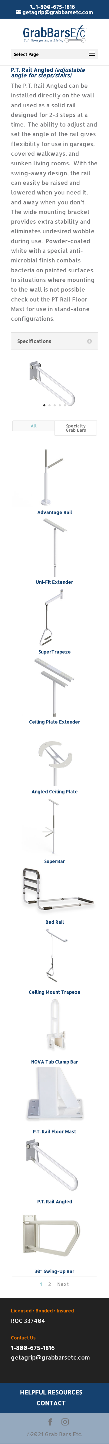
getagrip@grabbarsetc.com (50, 1357)
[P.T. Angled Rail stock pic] (54, 411)
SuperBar (54, 861)
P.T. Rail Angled (54, 1201)
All (34, 425)
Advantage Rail (54, 512)
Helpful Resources (51, 1392)
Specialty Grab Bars (76, 428)
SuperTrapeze (54, 652)
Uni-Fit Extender (54, 582)
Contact (51, 1403)
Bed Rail (54, 922)
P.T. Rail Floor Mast (54, 1131)
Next (63, 1284)
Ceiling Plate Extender (54, 722)
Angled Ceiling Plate (54, 791)
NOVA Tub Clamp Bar (54, 1062)
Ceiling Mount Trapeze (55, 992)
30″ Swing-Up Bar (54, 1271)
